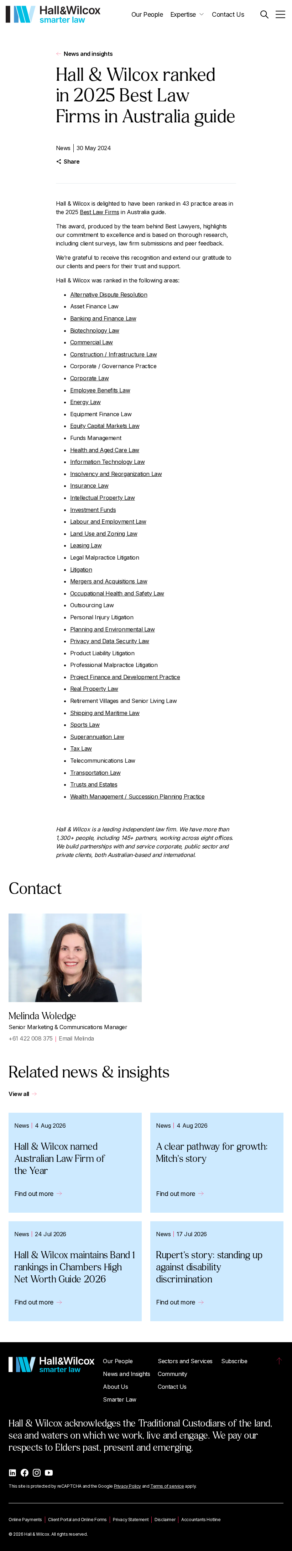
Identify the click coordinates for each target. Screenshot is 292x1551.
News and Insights (126, 1373)
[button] (264, 14)
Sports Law (85, 724)
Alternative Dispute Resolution (108, 294)
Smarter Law (119, 1399)
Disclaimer (165, 1519)
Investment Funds (93, 509)
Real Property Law (94, 688)
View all (19, 1093)
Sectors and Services (185, 1361)
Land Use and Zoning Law (103, 533)
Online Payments (25, 1519)
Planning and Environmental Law (112, 629)
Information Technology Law (107, 461)
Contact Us (228, 14)
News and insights (88, 53)
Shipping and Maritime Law (105, 712)
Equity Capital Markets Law (105, 425)
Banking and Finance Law (103, 318)
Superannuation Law (97, 736)
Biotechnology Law (94, 330)
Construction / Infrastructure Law (113, 354)
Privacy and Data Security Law (109, 641)
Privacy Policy (127, 1486)
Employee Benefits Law (100, 390)
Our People (147, 14)
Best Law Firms (99, 212)
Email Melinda (76, 1038)
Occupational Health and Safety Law (117, 593)
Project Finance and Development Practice (125, 677)
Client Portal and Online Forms (77, 1519)
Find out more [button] (33, 1193)
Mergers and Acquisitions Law (108, 581)
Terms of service (167, 1486)
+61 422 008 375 (31, 1038)
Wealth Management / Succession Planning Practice (137, 796)
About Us (115, 1386)
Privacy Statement (130, 1519)
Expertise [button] (183, 14)
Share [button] (72, 161)
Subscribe (234, 1361)
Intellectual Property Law (102, 497)
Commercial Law (91, 342)
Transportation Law (95, 772)
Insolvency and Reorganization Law (116, 473)
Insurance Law (89, 485)
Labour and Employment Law (108, 521)
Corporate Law (89, 378)
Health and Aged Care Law (104, 450)
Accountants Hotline (200, 1519)
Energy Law (85, 402)
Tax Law (81, 748)
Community (172, 1373)
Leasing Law (86, 545)
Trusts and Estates (94, 784)
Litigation (81, 569)
